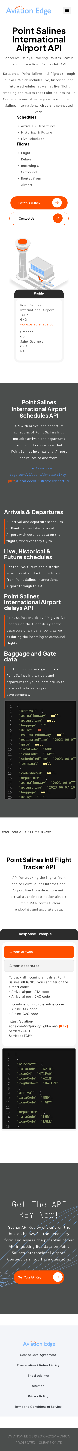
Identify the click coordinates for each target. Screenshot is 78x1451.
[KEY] (63, 1026)
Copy (71, 703)
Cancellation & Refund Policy (38, 1365)
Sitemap (38, 1386)
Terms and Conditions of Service (38, 1406)
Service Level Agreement (38, 1355)
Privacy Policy (38, 1396)
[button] (67, 10)
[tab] (39, 952)
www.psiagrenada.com (38, 324)
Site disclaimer (38, 1375)
